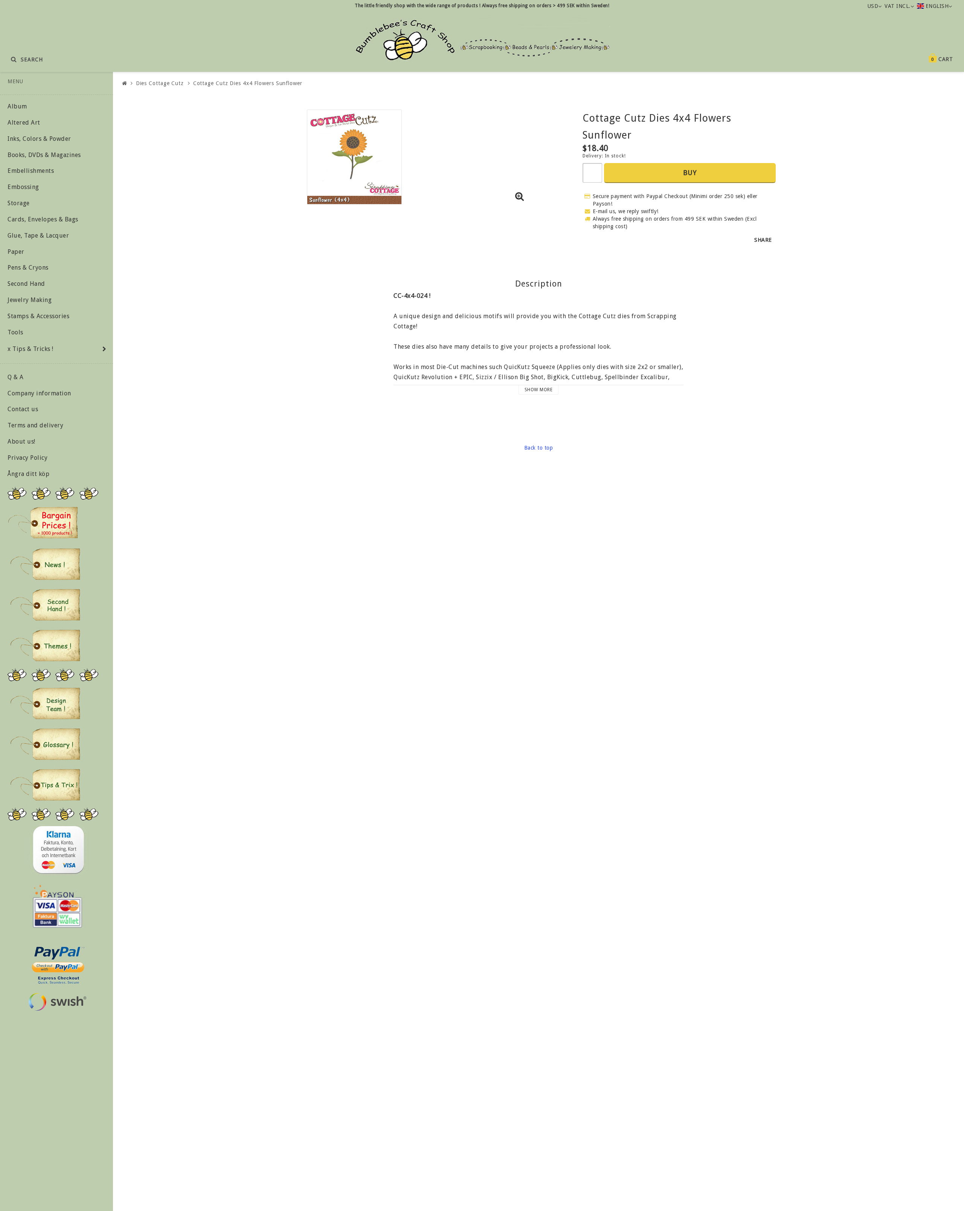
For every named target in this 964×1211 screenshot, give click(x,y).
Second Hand (26, 283)
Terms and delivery (35, 425)
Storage (19, 203)
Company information (39, 393)
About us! (21, 441)
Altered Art (24, 122)
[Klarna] (58, 849)
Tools (15, 332)
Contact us (23, 409)
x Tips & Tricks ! (30, 348)
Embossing (23, 187)
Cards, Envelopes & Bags (43, 219)
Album (17, 106)
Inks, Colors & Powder (39, 138)
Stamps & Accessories (38, 316)
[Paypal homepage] (57, 963)
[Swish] (57, 1001)
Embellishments (31, 170)
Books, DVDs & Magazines (44, 155)
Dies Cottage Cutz (160, 83)
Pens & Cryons (28, 267)
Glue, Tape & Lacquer (38, 235)
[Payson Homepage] (57, 906)
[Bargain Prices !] (43, 522)
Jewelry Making (30, 300)
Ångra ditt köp (28, 473)
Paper (16, 251)
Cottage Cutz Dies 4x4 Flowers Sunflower (247, 83)
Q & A (16, 377)
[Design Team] (45, 703)
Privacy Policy (27, 457)
